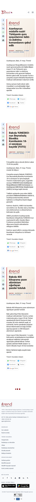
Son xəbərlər (4, 430)
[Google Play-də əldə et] (23, 486)
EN (14, 499)
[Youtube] (15, 478)
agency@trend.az (6, 421)
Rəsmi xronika (5, 432)
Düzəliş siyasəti (5, 450)
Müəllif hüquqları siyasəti (8, 465)
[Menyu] (33, 12)
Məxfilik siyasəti (5, 463)
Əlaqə (3, 445)
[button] (3, 20)
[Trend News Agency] (6, 404)
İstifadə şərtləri (5, 460)
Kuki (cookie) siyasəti (7, 468)
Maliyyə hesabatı (6, 453)
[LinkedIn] (23, 478)
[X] (11, 478)
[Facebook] (7, 478)
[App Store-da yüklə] (8, 486)
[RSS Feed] (27, 478)
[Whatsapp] (3, 478)
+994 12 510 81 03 (6, 419)
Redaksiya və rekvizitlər (8, 442)
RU (21, 499)
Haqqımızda (4, 440)
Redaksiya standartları (7, 448)
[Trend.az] (6, 12)
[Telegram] (19, 478)
